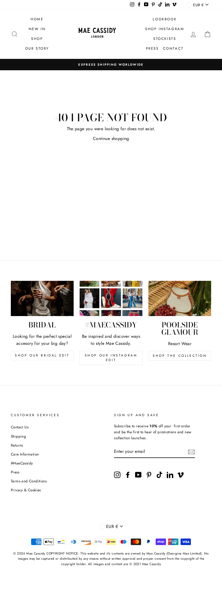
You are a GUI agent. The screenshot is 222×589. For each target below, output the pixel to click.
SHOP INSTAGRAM (164, 28)
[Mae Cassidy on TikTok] (159, 475)
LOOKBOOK (165, 19)
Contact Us (19, 427)
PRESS (152, 48)
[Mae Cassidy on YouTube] (138, 475)
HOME (37, 19)
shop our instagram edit (111, 357)
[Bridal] (42, 298)
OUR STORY (37, 48)
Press (15, 472)
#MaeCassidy (22, 463)
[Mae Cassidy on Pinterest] (149, 475)
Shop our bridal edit (42, 355)
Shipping (18, 436)
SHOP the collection (180, 355)
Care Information (25, 454)
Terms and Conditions (29, 481)
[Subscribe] (191, 451)
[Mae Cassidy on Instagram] (117, 475)
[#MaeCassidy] (111, 298)
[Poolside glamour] (179, 298)
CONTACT (173, 48)
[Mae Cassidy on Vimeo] (180, 475)
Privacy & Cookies (26, 490)
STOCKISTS (164, 38)
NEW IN (37, 28)
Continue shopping (111, 138)
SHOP (37, 38)
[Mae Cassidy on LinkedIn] (170, 475)
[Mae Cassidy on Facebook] (128, 475)
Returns (17, 445)
